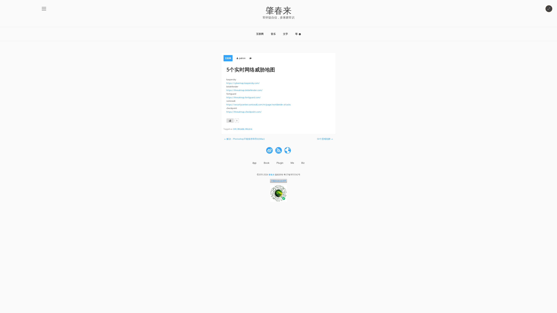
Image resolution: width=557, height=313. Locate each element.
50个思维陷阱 (323, 139)
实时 (235, 129)
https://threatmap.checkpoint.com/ (244, 111)
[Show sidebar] (44, 9)
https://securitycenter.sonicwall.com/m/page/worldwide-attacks (258, 104)
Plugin (280, 162)
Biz (303, 162)
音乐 (273, 33)
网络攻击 (248, 129)
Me (292, 162)
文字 (285, 33)
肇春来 (278, 10)
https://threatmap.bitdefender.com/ (244, 90)
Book (266, 162)
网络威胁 (240, 129)
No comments (259, 58)
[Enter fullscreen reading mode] (548, 8)
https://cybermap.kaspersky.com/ (243, 83)
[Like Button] (230, 120)
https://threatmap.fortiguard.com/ (243, 97)
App (254, 162)
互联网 (260, 33)
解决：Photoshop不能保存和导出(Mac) (246, 139)
